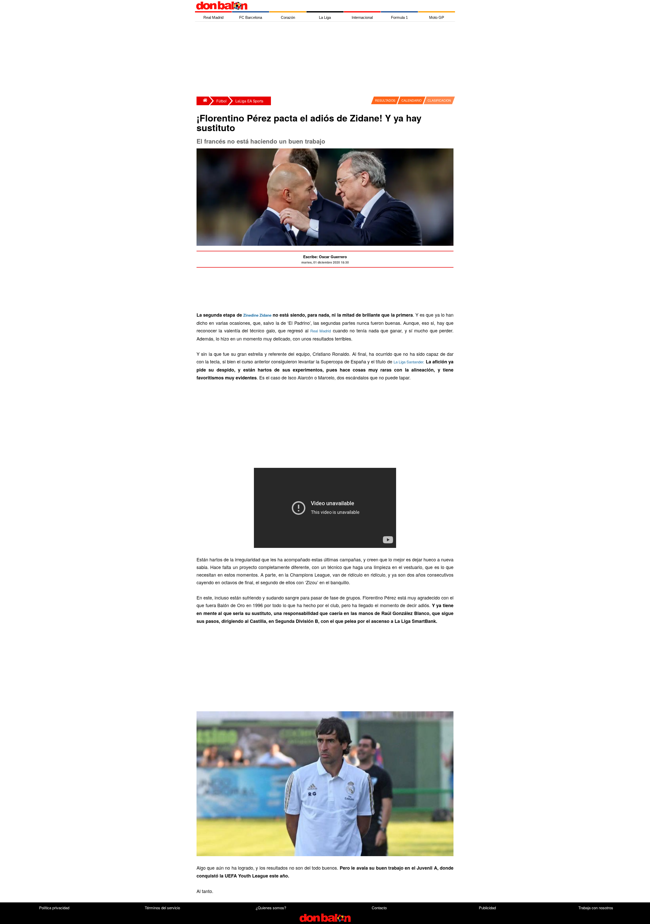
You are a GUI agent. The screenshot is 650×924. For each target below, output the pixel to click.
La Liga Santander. (409, 361)
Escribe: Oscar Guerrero (325, 256)
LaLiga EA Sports (249, 100)
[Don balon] (319, 6)
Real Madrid (320, 330)
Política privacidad (54, 907)
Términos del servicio (162, 907)
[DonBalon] (203, 101)
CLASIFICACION (439, 100)
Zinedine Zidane (257, 315)
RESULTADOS (385, 100)
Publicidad (487, 907)
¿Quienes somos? (271, 907)
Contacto (379, 907)
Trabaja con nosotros (595, 907)
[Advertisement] (326, 59)
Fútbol (221, 100)
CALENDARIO (411, 100)
